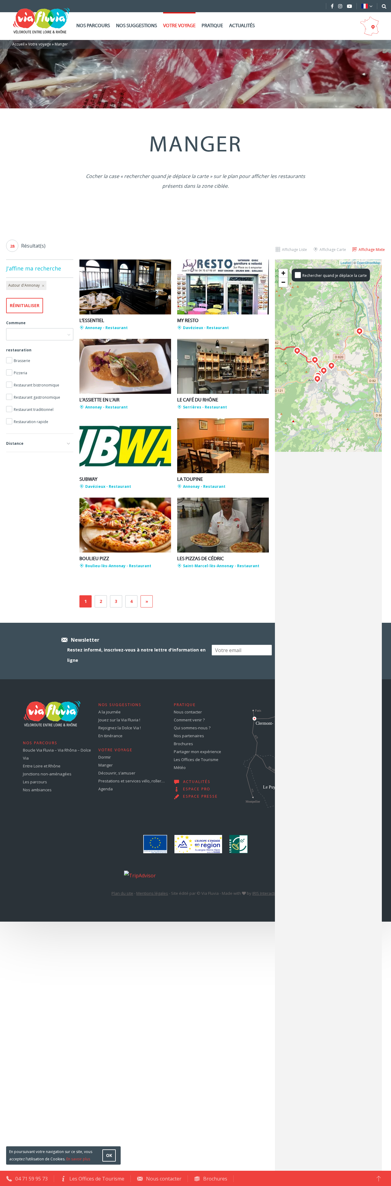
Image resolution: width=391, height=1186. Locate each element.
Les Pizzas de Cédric (200, 559)
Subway (88, 479)
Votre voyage (179, 26)
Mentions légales (152, 893)
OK (109, 1155)
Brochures (183, 743)
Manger (105, 765)
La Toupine (190, 479)
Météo (180, 767)
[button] (39, 442)
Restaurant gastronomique (37, 397)
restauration (18, 350)
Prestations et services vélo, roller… (131, 781)
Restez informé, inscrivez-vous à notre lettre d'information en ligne (136, 655)
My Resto (188, 320)
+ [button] (283, 273)
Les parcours (35, 782)
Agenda (105, 789)
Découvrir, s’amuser (116, 773)
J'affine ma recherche (33, 268)
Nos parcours (93, 26)
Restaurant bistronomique (36, 385)
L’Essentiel (91, 320)
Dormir (104, 757)
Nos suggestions (136, 26)
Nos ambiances (37, 789)
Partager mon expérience (197, 751)
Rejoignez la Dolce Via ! (119, 728)
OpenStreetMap (368, 262)
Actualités (242, 26)
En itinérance (110, 735)
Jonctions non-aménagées (47, 774)
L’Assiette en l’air (99, 400)
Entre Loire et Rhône (41, 766)
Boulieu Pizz (94, 559)
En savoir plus (78, 1159)
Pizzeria (20, 372)
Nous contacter (188, 712)
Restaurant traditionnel (33, 409)
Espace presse (200, 797)
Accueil (18, 44)
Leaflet (346, 262)
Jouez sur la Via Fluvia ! (119, 720)
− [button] (283, 282)
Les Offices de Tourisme (196, 759)
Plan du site (122, 893)
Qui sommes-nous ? (192, 728)
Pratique (212, 26)
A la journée (109, 712)
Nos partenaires (189, 735)
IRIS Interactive (266, 893)
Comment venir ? (189, 720)
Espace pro (196, 789)
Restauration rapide (31, 421)
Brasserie (22, 360)
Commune (16, 322)
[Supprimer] (42, 285)
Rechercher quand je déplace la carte (334, 275)
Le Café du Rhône (197, 400)
